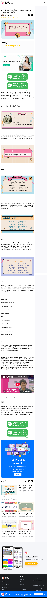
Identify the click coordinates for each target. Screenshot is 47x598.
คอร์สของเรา (22, 584)
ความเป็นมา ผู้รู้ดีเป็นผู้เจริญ (12, 45)
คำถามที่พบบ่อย (23, 589)
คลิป (4, 368)
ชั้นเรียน (21, 579)
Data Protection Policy (37, 588)
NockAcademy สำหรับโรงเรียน (37, 591)
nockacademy (20, 397)
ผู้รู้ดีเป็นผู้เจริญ (15, 17)
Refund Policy (36, 583)
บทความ (21, 586)
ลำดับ (3, 496)
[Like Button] (2, 402)
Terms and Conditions (37, 580)
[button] (44, 3)
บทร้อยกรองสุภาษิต (7, 17)
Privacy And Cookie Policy (38, 585)
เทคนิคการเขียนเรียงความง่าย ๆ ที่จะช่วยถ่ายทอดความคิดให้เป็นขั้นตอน (9, 533)
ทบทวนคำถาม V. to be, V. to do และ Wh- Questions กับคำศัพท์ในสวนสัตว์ (25, 487)
